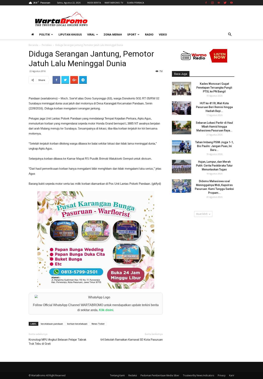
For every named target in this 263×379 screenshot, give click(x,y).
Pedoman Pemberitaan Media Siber (160, 375)
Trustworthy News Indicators (198, 375)
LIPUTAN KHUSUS (70, 34)
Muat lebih (202, 214)
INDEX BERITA (94, 2)
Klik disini (106, 310)
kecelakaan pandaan (52, 323)
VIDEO (163, 34)
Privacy (221, 375)
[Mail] (219, 2)
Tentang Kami (117, 375)
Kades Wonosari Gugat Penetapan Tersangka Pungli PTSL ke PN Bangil (214, 87)
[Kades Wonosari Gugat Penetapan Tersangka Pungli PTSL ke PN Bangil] (181, 88)
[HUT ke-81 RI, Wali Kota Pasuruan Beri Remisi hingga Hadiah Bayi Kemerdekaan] (181, 108)
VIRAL (91, 34)
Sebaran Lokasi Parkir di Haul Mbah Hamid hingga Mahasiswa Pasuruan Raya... (214, 126)
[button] (229, 35)
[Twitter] (225, 2)
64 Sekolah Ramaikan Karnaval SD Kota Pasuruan (132, 339)
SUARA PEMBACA (135, 2)
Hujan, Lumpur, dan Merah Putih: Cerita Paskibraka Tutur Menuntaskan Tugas (214, 165)
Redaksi (132, 375)
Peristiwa (47, 45)
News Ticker (98, 323)
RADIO (149, 34)
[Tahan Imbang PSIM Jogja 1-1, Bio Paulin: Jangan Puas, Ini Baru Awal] (181, 147)
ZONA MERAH (113, 34)
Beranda (33, 45)
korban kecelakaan (77, 323)
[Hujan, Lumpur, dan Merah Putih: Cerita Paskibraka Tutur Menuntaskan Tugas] (181, 166)
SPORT (131, 34)
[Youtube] (231, 2)
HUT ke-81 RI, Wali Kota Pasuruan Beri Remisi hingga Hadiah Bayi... (214, 107)
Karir (231, 375)
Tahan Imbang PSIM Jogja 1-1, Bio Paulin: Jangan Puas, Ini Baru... (214, 146)
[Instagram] (212, 2)
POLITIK (44, 34)
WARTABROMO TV (114, 2)
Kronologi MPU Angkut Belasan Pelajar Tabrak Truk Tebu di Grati (57, 341)
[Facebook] (206, 2)
